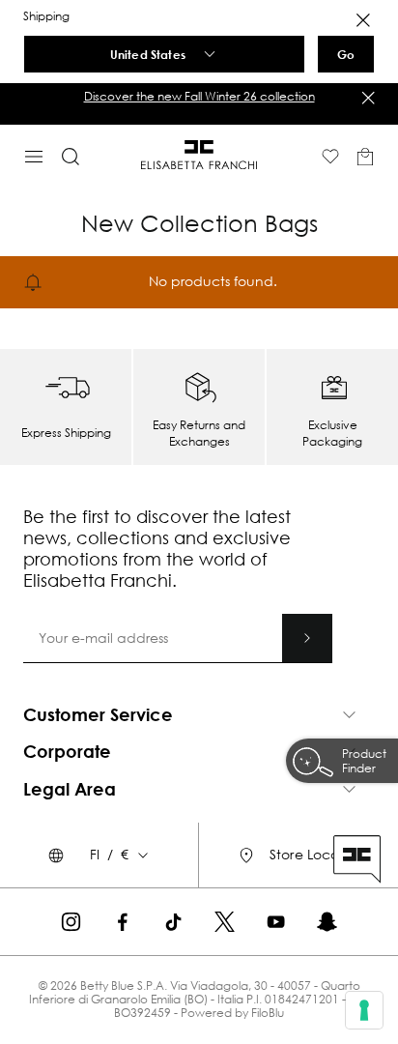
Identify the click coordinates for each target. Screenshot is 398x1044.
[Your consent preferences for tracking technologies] (364, 1010)
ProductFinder (364, 760)
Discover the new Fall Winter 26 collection (199, 96)
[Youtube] (275, 921)
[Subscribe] (307, 638)
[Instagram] (71, 921)
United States (147, 54)
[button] (199, 96)
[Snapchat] (327, 921)
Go (346, 54)
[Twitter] (224, 921)
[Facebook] (122, 921)
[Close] (363, 20)
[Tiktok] (173, 921)
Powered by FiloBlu (232, 1012)
